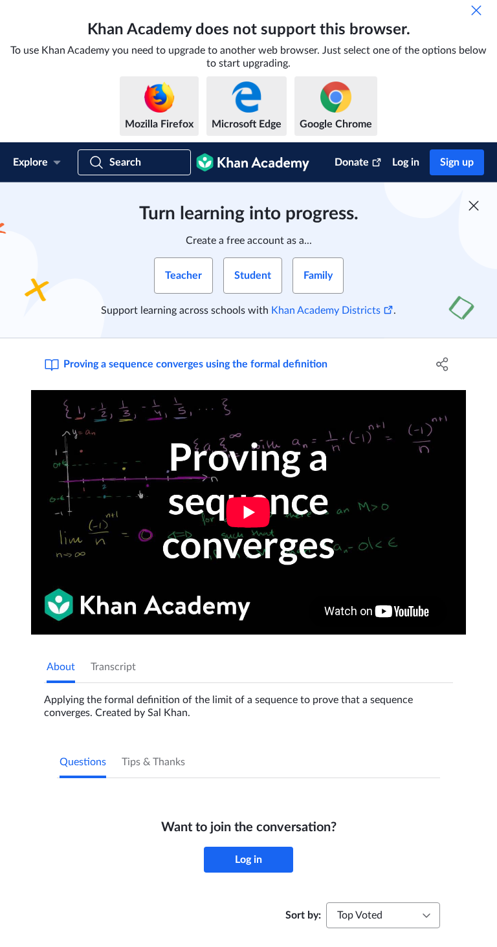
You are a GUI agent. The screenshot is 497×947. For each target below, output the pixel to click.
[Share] (442, 364)
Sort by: (303, 915)
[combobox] (383, 915)
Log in (405, 162)
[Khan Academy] (252, 162)
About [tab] (61, 667)
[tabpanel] (248, 701)
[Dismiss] (476, 10)
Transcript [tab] (113, 667)
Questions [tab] (83, 762)
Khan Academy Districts (326, 310)
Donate (352, 162)
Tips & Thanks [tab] (153, 762)
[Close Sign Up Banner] (474, 206)
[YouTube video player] (248, 512)
